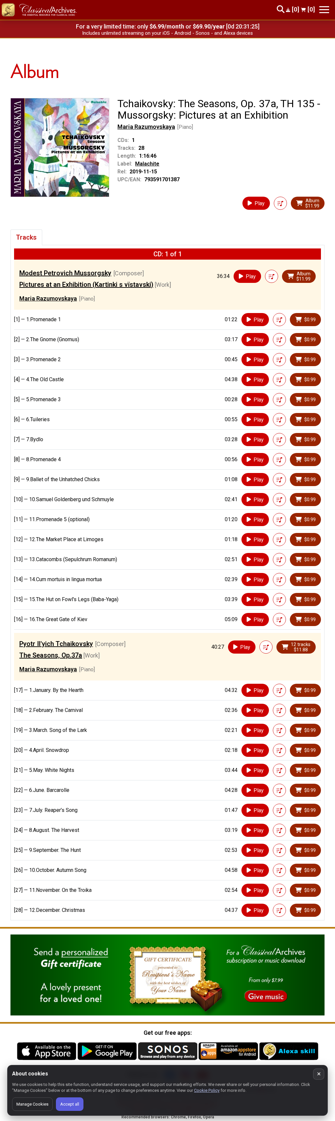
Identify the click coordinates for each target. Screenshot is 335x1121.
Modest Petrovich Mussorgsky (65, 273)
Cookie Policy (207, 1090)
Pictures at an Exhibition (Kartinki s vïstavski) (86, 284)
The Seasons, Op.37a (50, 655)
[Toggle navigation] (324, 10)
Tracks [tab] (26, 237)
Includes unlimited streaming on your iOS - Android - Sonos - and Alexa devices (167, 33)
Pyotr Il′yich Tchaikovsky (56, 644)
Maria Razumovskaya (146, 126)
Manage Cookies (32, 1104)
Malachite (147, 164)
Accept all (69, 1104)
